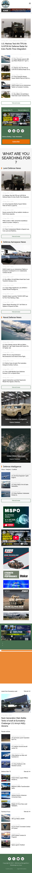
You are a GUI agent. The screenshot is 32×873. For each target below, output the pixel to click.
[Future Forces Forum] (16, 632)
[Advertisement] (16, 668)
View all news (16, 103)
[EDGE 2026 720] (16, 10)
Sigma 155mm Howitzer (18, 845)
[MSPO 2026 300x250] (16, 517)
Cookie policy (9, 868)
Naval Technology (16, 483)
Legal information (21, 868)
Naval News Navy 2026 (18, 745)
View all (26, 691)
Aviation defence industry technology (21, 474)
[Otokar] (16, 574)
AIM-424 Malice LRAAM (18, 818)
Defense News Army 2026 (20, 39)
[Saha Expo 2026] (16, 627)
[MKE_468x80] (16, 637)
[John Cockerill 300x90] (16, 616)
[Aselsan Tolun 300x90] (16, 584)
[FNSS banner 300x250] (16, 600)
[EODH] (16, 558)
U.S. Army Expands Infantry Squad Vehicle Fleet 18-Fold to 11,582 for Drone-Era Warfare (16, 45)
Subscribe (16, 142)
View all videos (22, 110)
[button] (30, 3)
